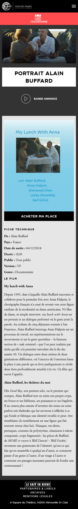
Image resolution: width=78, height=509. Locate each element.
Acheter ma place (39, 216)
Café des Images (17, 6)
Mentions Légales (38, 496)
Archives (37, 492)
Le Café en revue (38, 484)
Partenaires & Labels (38, 488)
